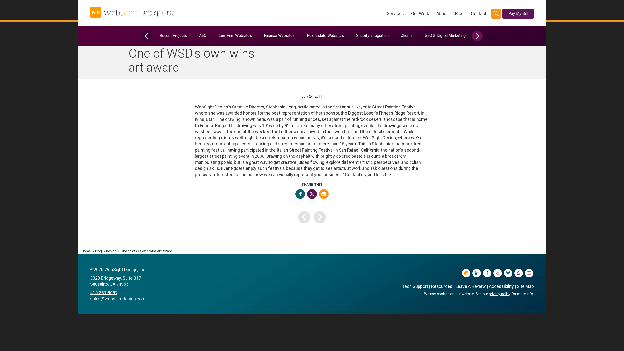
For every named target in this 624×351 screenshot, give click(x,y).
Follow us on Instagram (466, 273)
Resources (441, 286)
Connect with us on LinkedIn (476, 273)
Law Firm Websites (235, 35)
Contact (478, 13)
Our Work (420, 13)
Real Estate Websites (325, 35)
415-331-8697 (103, 292)
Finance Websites (279, 35)
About (442, 13)
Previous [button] (146, 36)
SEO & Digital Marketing (445, 35)
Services (395, 13)
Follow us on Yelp (497, 273)
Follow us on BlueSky (508, 273)
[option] (173, 35)
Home (86, 251)
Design (111, 251)
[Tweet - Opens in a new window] (312, 194)
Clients (407, 35)
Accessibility (501, 286)
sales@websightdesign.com (118, 298)
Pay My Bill (518, 13)
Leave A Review (471, 286)
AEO (202, 35)
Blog (459, 13)
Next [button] (477, 36)
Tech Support (415, 286)
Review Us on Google (518, 273)
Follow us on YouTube (529, 273)
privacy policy (499, 294)
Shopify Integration (372, 35)
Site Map (525, 286)
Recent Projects (173, 35)
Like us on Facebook (487, 273)
